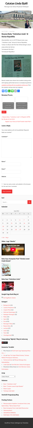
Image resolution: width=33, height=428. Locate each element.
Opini (4, 319)
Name (4, 161)
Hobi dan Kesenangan (9, 312)
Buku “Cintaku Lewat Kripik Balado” (13, 386)
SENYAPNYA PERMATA (9, 413)
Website (4, 176)
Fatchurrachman (8, 360)
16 (3, 226)
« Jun (3, 237)
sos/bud (5, 328)
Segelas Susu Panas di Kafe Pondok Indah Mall (17, 121)
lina (4, 355)
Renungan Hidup (8, 323)
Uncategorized (7, 335)
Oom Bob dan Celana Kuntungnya (21, 364)
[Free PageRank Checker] (9, 298)
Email (4, 169)
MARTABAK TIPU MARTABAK (11, 415)
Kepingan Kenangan (8, 314)
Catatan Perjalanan (8, 307)
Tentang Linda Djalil (8, 391)
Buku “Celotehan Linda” (10, 384)
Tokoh (5, 333)
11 (11, 223)
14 (24, 223)
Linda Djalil (12, 31)
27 (20, 229)
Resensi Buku (7, 326)
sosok (5, 330)
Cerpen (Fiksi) (7, 310)
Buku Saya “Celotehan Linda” (11, 279)
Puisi (4, 321)
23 (3, 229)
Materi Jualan (7, 388)
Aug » (7, 237)
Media (3, 112)
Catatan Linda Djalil (16, 3)
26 (16, 229)
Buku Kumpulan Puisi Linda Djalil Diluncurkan (15, 408)
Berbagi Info (6, 305)
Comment (5, 136)
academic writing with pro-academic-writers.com (15, 85)
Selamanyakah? (7, 410)
